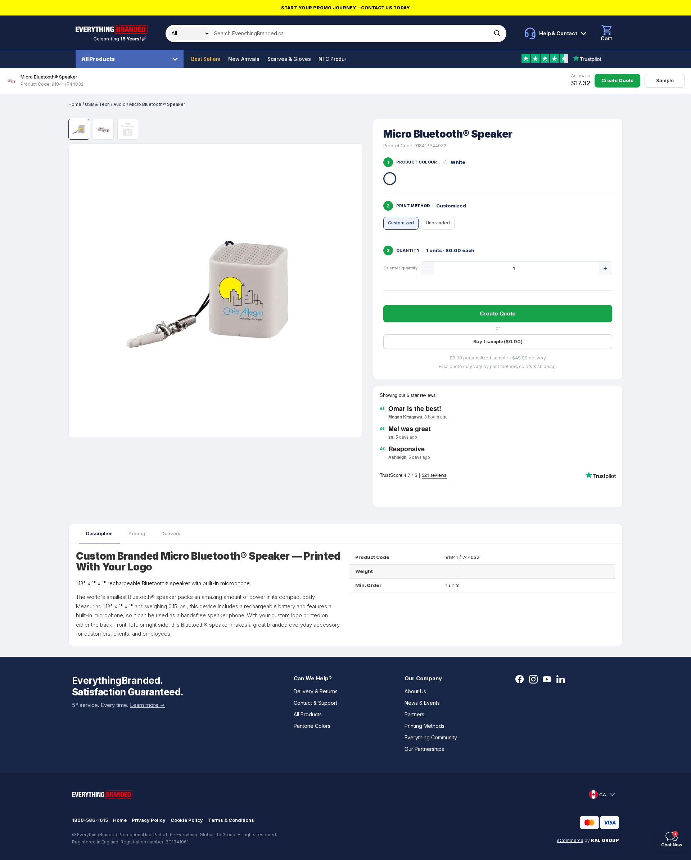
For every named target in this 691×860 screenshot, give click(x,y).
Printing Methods (424, 726)
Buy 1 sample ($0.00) (498, 341)
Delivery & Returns (316, 691)
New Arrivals (243, 59)
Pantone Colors (312, 726)
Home (74, 104)
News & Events (422, 703)
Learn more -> (147, 705)
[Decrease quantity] (427, 268)
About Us (415, 691)
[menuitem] (131, 59)
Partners (414, 714)
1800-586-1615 (90, 820)
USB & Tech (97, 104)
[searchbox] (350, 33)
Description (99, 533)
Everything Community (431, 737)
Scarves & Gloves (289, 59)
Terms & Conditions (231, 820)
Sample (665, 80)
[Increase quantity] (605, 268)
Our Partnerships (424, 749)
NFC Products (335, 59)
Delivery (171, 533)
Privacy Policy (149, 820)
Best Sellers (205, 59)
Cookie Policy (187, 820)
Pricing (136, 533)
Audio (119, 104)
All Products (98, 58)
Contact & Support (315, 703)
